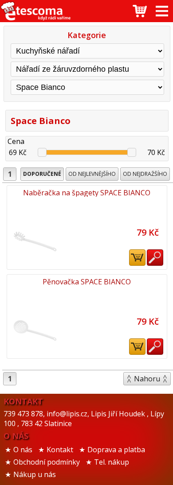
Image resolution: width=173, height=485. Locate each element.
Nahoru (147, 379)
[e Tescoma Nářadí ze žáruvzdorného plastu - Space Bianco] (35, 11)
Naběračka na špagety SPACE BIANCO (86, 193)
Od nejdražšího (145, 174)
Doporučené (42, 174)
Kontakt (60, 449)
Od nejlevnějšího (92, 174)
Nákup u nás (34, 474)
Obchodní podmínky (46, 462)
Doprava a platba (116, 449)
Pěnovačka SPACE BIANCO (87, 282)
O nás (22, 449)
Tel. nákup (111, 462)
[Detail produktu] (155, 257)
